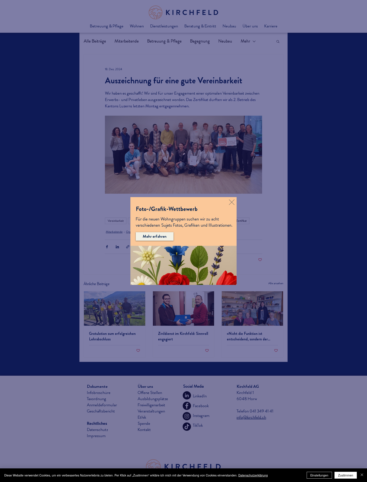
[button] (232, 202)
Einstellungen (319, 475)
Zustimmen (345, 475)
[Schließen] (361, 475)
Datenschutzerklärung (253, 475)
